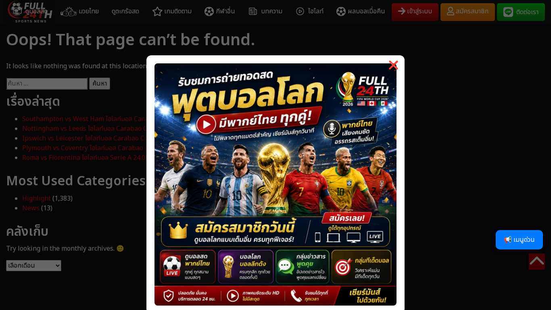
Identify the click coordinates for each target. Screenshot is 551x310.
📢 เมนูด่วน (519, 240)
